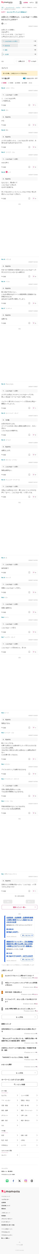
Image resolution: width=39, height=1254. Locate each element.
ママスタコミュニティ (6, 1235)
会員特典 (3, 1202)
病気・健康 (4, 1110)
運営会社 (3, 1208)
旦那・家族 (4, 1105)
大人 (2, 1125)
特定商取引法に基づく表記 (8, 1224)
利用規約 (3, 1215)
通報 (2, 61)
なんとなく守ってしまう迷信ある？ (17, 12)
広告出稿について (5, 1205)
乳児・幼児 (4, 1140)
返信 (4, 105)
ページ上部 (19, 1245)
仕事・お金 (24, 1115)
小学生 (23, 1140)
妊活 (2, 1135)
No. (3, 88)
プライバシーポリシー (6, 1218)
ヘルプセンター (5, 1199)
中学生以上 (4, 1145)
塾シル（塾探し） (5, 1238)
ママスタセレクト (5, 1231)
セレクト (4, 1155)
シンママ (23, 1145)
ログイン (32, 2)
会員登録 (25, 2)
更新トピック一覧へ (19, 907)
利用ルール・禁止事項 (6, 1171)
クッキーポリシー (5, 1221)
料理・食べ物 (25, 1105)
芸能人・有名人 (25, 1100)
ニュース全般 (25, 1095)
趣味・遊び (4, 1120)
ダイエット (4, 1115)
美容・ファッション (26, 1110)
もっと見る (19, 1017)
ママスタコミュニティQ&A (8, 1174)
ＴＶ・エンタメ (5, 1100)
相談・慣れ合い (25, 1120)
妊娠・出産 (24, 1135)
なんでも (4, 1095)
